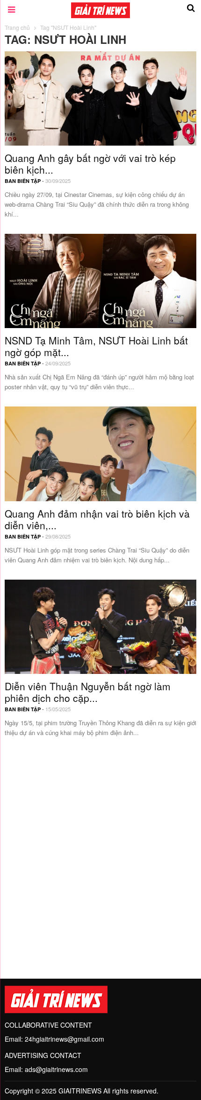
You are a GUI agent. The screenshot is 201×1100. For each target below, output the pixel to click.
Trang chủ (17, 27)
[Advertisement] (100, 852)
